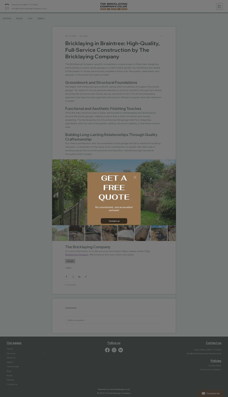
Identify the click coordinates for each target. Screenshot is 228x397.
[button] (135, 177)
